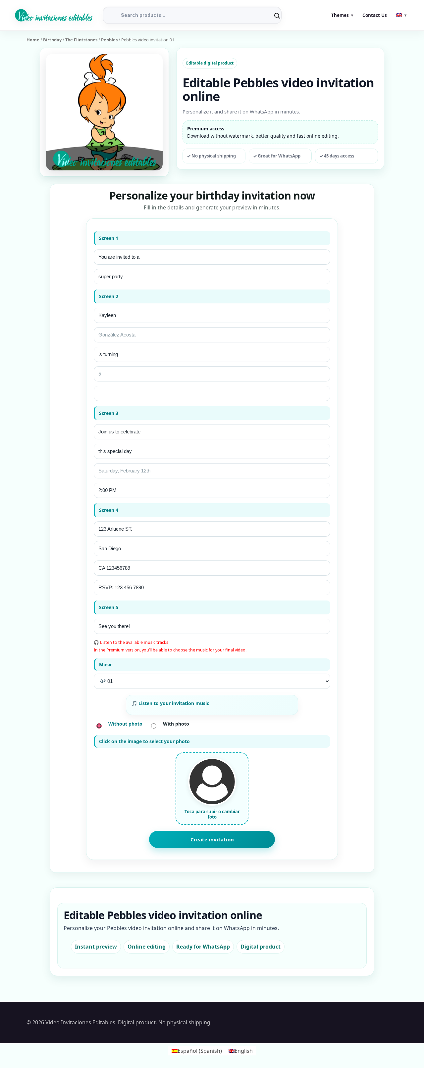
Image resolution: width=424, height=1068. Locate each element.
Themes (340, 15)
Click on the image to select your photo (144, 741)
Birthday (52, 40)
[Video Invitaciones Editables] (53, 15)
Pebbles (109, 40)
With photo (176, 724)
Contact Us (374, 15)
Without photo (125, 724)
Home (32, 40)
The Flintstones (81, 40)
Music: (106, 664)
